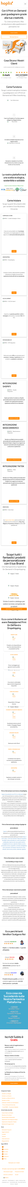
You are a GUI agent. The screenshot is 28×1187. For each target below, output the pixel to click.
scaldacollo (6, 842)
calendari (19, 849)
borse (8, 845)
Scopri (14, 251)
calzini (18, 840)
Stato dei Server (6, 1138)
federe (19, 844)
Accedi (16, 1174)
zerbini (23, 842)
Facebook (6, 1149)
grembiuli (23, 840)
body (8, 840)
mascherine (19, 847)
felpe (24, 836)
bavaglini (4, 840)
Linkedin (6, 1154)
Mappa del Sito (5, 1141)
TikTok (5, 1158)
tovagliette (5, 844)
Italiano (7, 1177)
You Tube (6, 1151)
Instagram (6, 1156)
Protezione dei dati (19, 1171)
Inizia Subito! (14, 1083)
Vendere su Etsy (6, 1100)
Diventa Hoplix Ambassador (8, 1117)
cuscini (23, 844)
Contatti (4, 1134)
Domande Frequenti (6, 1129)
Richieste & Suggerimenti (8, 1124)
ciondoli (18, 845)
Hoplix (4, 831)
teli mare (15, 842)
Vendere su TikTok (14, 501)
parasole (8, 847)
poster (14, 849)
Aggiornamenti (5, 1132)
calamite (15, 844)
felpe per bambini (21, 838)
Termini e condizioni (8, 1174)
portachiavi (4, 845)
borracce (10, 844)
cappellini (13, 845)
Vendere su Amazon (6, 1096)
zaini (4, 847)
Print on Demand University (8, 1105)
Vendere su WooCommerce (14, 459)
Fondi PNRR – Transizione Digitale (10, 1107)
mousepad (13, 847)
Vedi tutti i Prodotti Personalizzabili (14, 609)
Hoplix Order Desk (9, 520)
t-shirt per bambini (12, 838)
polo (5, 838)
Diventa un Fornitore (7, 1115)
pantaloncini (13, 840)
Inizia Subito (14, 33)
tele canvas (10, 849)
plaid (19, 842)
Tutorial (4, 1136)
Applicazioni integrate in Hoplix (9, 1121)
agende (24, 849)
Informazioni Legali (8, 1171)
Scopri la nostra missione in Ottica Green (14, 185)
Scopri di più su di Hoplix (7, 1113)
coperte (11, 842)
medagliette (24, 845)
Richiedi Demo (14, 37)
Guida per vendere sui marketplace (10, 1102)
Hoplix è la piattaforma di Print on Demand (12, 794)
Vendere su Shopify (14, 418)
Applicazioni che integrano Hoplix (10, 1119)
